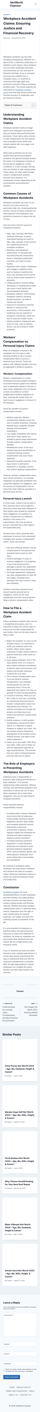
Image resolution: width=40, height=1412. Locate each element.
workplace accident (11, 892)
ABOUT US (13, 1395)
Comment (9, 1315)
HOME (12, 1387)
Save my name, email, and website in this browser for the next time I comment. (21, 1370)
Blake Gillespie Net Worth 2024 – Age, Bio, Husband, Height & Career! (18, 1227)
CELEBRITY (7, 14)
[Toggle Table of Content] (32, 105)
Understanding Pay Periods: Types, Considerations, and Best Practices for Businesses (10, 1012)
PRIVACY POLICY (24, 1387)
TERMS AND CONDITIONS (16, 1391)
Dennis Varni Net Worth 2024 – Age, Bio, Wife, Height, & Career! (19, 1273)
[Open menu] (36, 4)
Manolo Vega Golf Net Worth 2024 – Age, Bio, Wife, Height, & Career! (20, 1115)
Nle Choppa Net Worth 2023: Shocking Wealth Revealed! (31, 1009)
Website (7, 1364)
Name (7, 1344)
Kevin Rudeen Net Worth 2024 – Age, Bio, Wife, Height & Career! (19, 1161)
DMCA (31, 1391)
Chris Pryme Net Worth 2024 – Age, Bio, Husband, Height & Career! (19, 1069)
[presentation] (20, 1050)
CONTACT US (25, 1395)
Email (7, 1354)
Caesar (7, 38)
